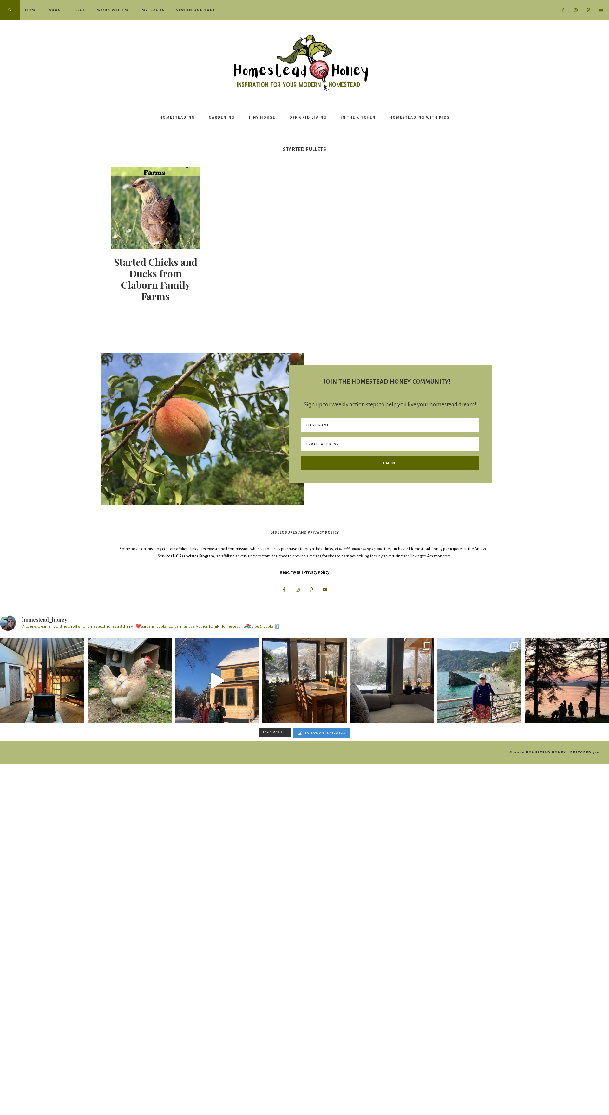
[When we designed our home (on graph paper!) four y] (304, 680)
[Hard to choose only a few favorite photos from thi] (479, 680)
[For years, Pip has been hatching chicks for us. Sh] (130, 680)
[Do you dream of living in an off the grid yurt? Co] (42, 680)
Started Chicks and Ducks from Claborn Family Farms (155, 279)
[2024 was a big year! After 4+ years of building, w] (217, 680)
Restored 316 (584, 752)
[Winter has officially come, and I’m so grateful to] (392, 680)
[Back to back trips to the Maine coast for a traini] (567, 680)
